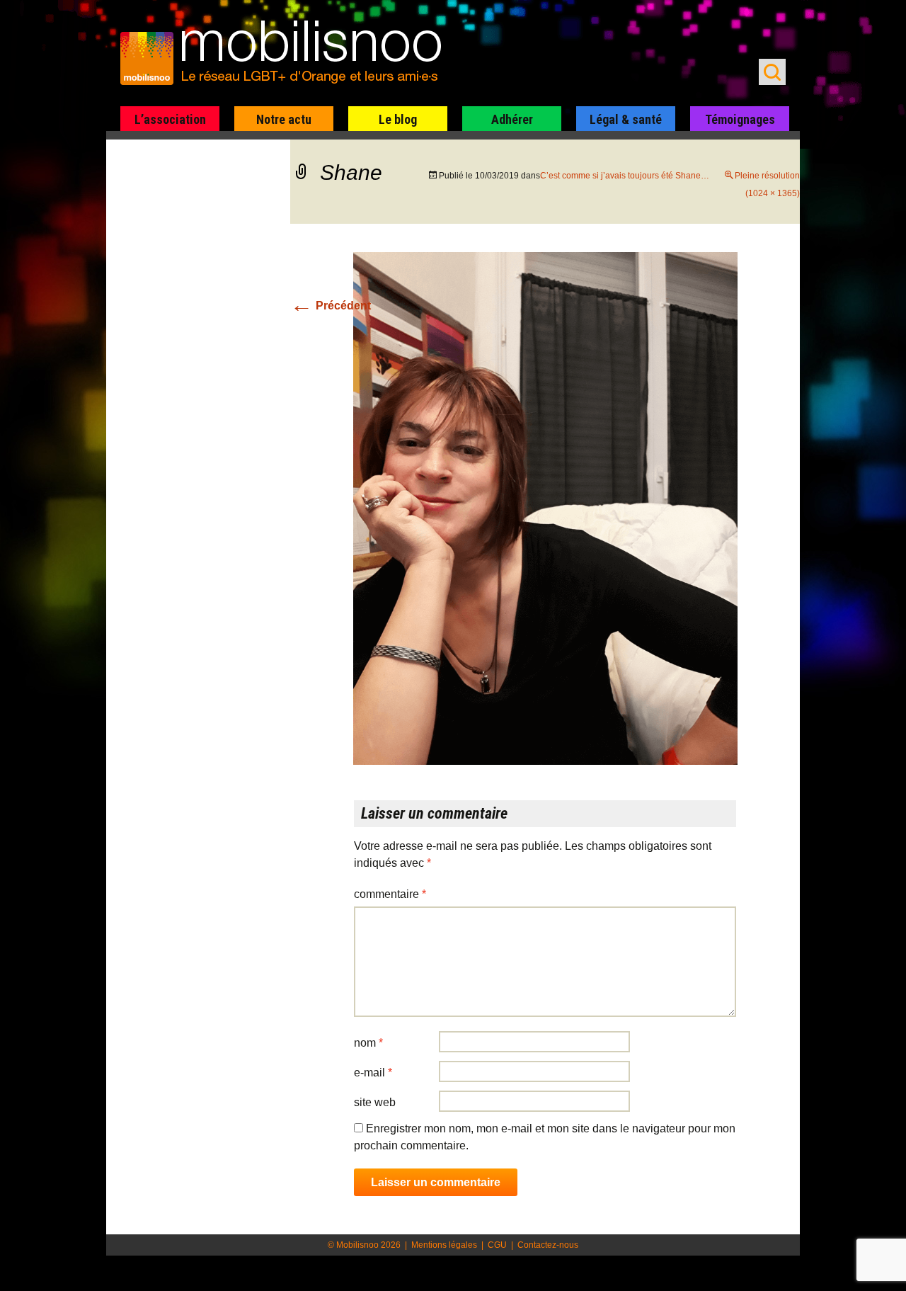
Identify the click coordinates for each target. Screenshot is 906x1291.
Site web (375, 1102)
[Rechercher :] (772, 72)
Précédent (330, 306)
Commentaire (390, 894)
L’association (170, 119)
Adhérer (512, 119)
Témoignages (740, 119)
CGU (497, 1245)
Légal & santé (626, 119)
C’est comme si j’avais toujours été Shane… (624, 176)
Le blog (398, 119)
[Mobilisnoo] (288, 53)
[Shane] (545, 508)
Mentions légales (444, 1245)
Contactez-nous (547, 1245)
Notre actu (283, 119)
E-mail (373, 1073)
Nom (368, 1043)
